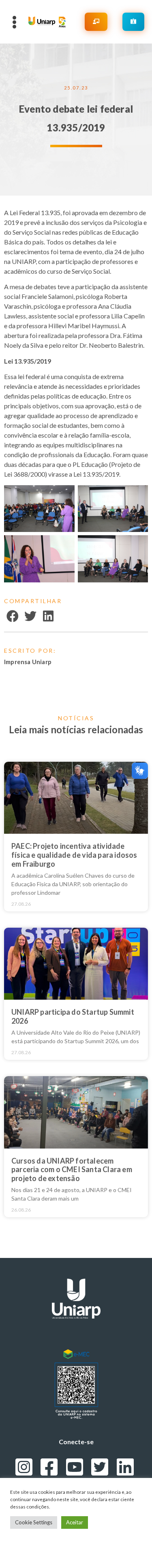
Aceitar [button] (74, 1522)
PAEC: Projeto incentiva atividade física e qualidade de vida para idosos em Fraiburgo (74, 854)
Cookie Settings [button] (33, 1522)
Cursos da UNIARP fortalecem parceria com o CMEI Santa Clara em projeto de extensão (71, 1169)
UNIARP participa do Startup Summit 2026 (72, 1016)
